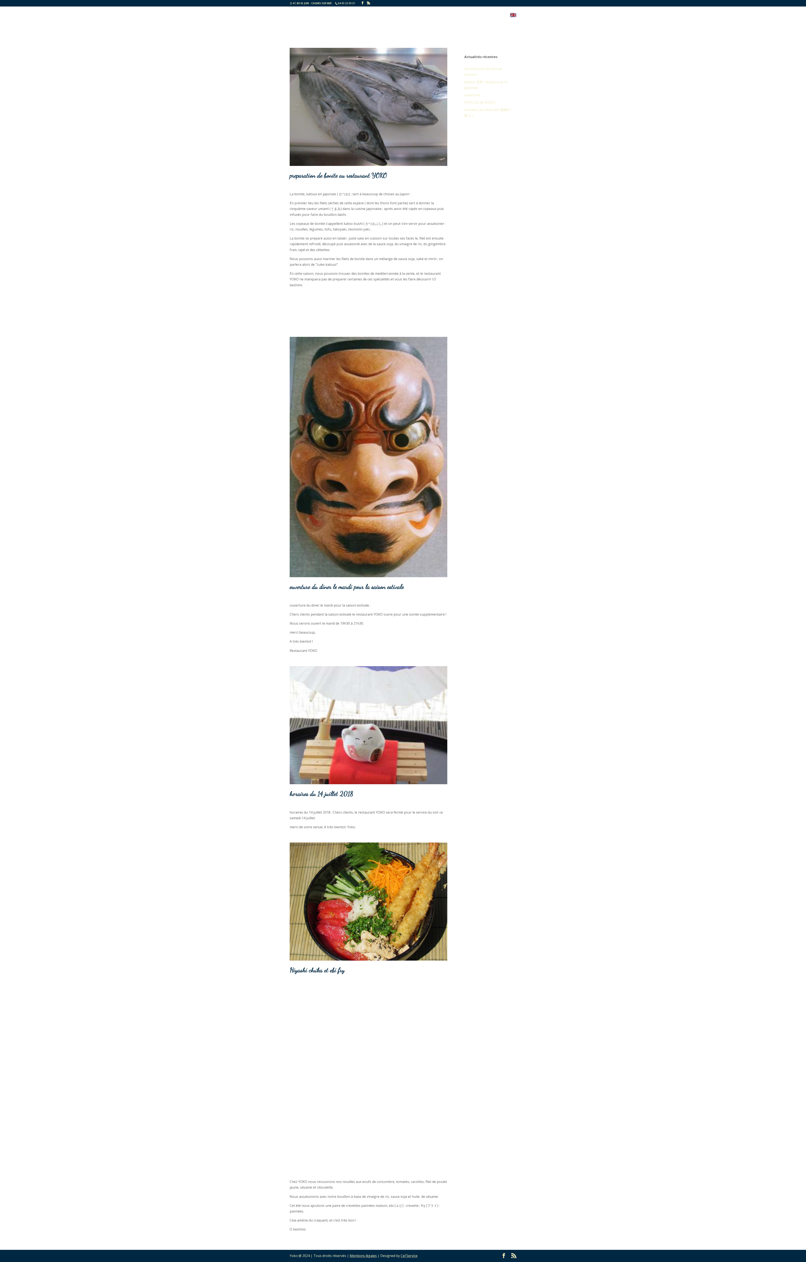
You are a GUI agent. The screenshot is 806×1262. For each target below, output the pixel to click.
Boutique (497, 15)
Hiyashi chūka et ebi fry (317, 970)
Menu (408, 15)
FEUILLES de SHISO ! (480, 102)
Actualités (432, 15)
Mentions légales (363, 1255)
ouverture (472, 95)
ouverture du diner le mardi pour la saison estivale (347, 586)
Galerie (454, 15)
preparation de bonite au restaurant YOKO (338, 175)
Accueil (391, 15)
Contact (474, 15)
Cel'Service (409, 1255)
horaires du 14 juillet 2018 (321, 793)
